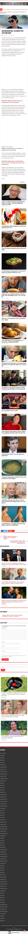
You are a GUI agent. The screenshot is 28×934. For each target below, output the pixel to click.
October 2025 (3, 776)
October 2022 (3, 858)
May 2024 (2, 815)
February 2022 (3, 877)
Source (3, 178)
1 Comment (5, 35)
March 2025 (2, 792)
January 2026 (3, 769)
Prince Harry (18, 39)
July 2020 (2, 916)
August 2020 (3, 913)
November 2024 (3, 801)
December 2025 (3, 771)
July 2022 (2, 865)
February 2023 (3, 849)
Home (2, 11)
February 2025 (3, 794)
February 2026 (3, 767)
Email (3, 646)
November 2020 (3, 906)
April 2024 (2, 817)
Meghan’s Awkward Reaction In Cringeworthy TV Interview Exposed (10, 537)
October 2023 (3, 831)
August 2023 (3, 835)
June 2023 (2, 840)
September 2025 (3, 778)
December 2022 (3, 854)
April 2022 (2, 872)
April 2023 (2, 845)
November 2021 (3, 884)
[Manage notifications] (24, 931)
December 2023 (3, 826)
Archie (8, 41)
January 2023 (3, 851)
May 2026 (2, 760)
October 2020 (3, 909)
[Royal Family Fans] (14, 3)
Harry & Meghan (8, 11)
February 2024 (3, 822)
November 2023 (3, 829)
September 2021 (3, 888)
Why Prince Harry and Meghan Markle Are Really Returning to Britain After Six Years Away (14, 564)
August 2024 (3, 808)
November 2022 (3, 856)
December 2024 (3, 799)
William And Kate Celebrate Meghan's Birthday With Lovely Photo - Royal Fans (12, 616)
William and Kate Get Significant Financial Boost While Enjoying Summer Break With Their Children (14, 602)
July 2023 (2, 838)
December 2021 (3, 881)
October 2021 (3, 886)
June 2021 (2, 895)
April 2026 (2, 762)
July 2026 (2, 755)
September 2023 (3, 833)
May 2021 (2, 897)
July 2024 (2, 810)
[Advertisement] (14, 73)
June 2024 (2, 812)
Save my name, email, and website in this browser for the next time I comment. (14, 656)
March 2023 (2, 847)
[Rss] (13, 927)
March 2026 (2, 764)
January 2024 (3, 824)
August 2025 (3, 780)
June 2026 (2, 757)
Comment (4, 628)
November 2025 (3, 773)
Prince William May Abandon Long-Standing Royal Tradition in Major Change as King (13, 582)
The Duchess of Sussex (6, 37)
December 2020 (3, 904)
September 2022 (3, 861)
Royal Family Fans (9, 925)
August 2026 (3, 753)
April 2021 (2, 900)
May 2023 (2, 842)
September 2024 (3, 806)
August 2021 (3, 890)
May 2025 (2, 787)
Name (3, 641)
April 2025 (2, 790)
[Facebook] (14, 927)
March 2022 (2, 874)
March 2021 (2, 902)
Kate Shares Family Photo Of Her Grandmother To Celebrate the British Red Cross (17, 541)
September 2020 (3, 911)
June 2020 (2, 918)
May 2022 (2, 870)
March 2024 (2, 819)
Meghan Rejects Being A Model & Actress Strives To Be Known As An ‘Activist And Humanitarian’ (13, 163)
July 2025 (2, 783)
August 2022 (3, 863)
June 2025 (2, 785)
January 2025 (3, 796)
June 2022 (2, 867)
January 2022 (3, 879)
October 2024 (3, 803)
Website (3, 651)
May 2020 (2, 920)
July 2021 (2, 893)
